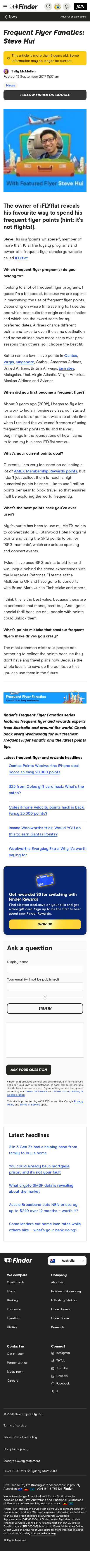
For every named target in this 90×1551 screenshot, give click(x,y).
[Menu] (5, 6)
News (13, 16)
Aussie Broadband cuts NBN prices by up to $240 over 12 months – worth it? (43, 1208)
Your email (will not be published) (33, 979)
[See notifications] (66, 6)
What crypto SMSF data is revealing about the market (41, 1189)
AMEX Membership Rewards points (45, 471)
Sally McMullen (23, 71)
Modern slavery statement (21, 1461)
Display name (17, 962)
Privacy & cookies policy (20, 1437)
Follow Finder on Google (45, 95)
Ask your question (28, 1070)
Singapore (25, 362)
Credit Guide (11, 1530)
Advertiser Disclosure (37, 1530)
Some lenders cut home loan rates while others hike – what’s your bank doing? (45, 1227)
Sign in (45, 1008)
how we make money (43, 1533)
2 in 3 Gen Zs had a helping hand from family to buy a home (43, 1150)
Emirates (66, 368)
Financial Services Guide (68, 1526)
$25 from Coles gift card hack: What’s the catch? (46, 790)
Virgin (8, 362)
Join (80, 6)
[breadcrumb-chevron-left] (6, 17)
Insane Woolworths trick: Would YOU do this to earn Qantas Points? (45, 831)
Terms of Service (30, 1105)
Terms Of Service (36, 1091)
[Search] (48, 7)
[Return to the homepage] (24, 6)
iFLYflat (21, 258)
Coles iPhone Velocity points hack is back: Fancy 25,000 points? (47, 810)
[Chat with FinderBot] (57, 7)
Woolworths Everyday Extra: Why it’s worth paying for (48, 852)
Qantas (70, 356)
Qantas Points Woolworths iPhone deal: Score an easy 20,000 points (44, 769)
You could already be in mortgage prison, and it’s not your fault (39, 1169)
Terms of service (14, 1425)
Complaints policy (15, 1449)
